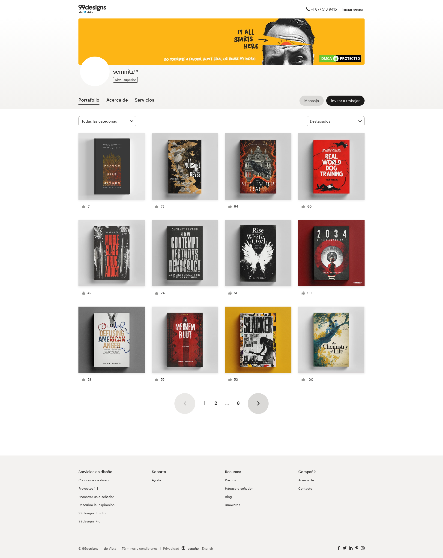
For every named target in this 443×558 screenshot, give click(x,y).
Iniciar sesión (353, 9)
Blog (228, 497)
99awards (232, 505)
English (207, 548)
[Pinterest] (357, 548)
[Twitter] (345, 548)
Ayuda (156, 480)
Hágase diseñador (239, 488)
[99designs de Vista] (92, 9)
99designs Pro (89, 521)
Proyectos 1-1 (88, 488)
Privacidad (171, 548)
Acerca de (306, 480)
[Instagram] (363, 548)
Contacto (305, 488)
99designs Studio (91, 513)
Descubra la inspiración (96, 505)
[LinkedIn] (351, 548)
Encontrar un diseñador (96, 497)
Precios (230, 480)
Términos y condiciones (140, 548)
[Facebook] (339, 548)
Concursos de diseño (94, 480)
